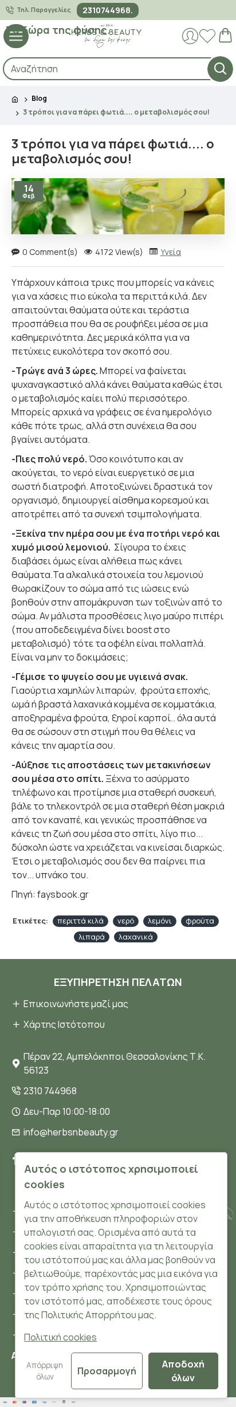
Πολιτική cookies (60, 1337)
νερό (125, 920)
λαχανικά (136, 937)
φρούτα (200, 920)
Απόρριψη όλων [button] (44, 1371)
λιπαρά (91, 937)
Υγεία (170, 251)
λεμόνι (160, 920)
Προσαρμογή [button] (106, 1371)
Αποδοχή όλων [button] (183, 1371)
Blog (39, 98)
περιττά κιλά (80, 920)
